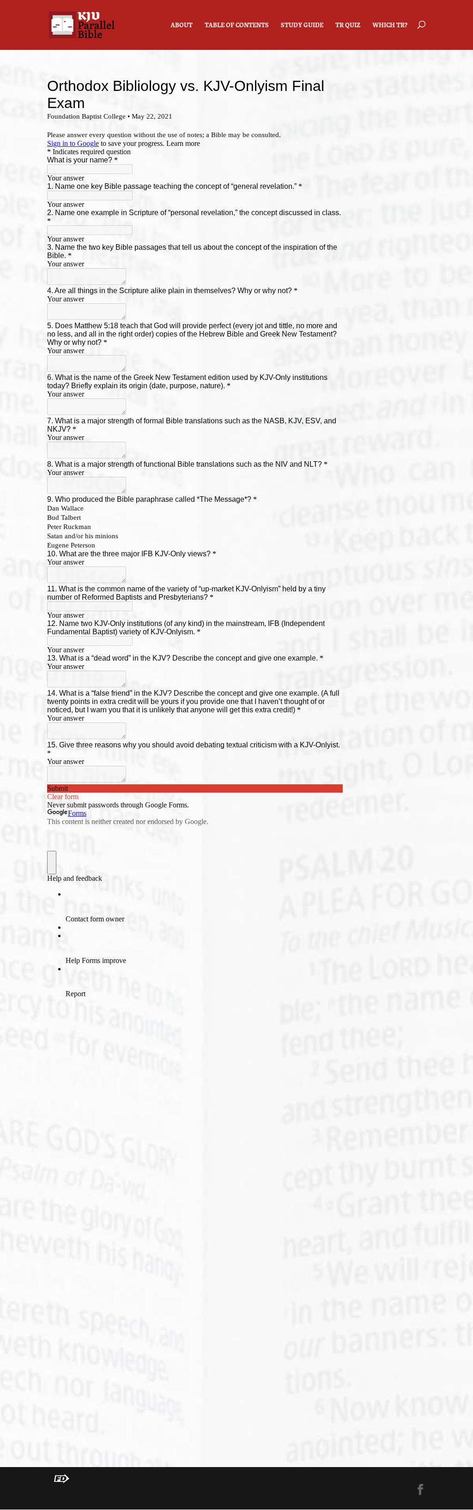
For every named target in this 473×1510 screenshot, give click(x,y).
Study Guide (302, 26)
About (181, 26)
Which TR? (389, 26)
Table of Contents (237, 26)
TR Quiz (347, 26)
